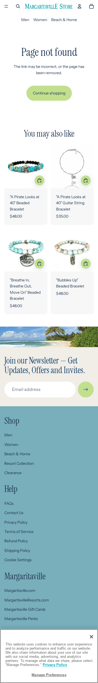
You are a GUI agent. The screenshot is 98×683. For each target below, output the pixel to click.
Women (40, 19)
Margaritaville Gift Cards (24, 609)
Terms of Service (18, 531)
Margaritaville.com (19, 590)
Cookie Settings (18, 559)
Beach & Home (64, 19)
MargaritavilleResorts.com (26, 600)
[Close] (91, 637)
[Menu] (6, 6)
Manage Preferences (49, 675)
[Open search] (18, 6)
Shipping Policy (17, 550)
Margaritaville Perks (21, 618)
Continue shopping (49, 93)
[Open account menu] (79, 6)
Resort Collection (19, 463)
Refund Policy (16, 540)
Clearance (13, 472)
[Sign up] (86, 389)
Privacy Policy (15, 522)
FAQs (9, 503)
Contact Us (13, 512)
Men (25, 19)
